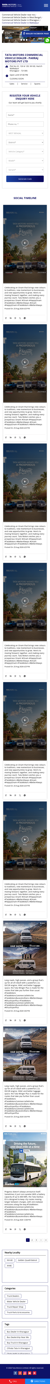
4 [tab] (29, 39)
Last (46, 1240)
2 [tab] (23, 39)
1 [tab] (21, 39)
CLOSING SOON (17, 78)
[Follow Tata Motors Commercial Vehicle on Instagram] (25, 1373)
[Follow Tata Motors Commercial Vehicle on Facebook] (15, 1373)
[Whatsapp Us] (47, 40)
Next (41, 1240)
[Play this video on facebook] (25, 244)
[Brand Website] (35, 1373)
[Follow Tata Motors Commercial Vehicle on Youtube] (30, 1373)
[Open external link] (36, 36)
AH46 (9, 1266)
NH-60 (10, 1260)
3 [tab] (26, 39)
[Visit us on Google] (20, 1373)
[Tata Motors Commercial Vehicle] (12, 5)
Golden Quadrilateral (27, 1260)
